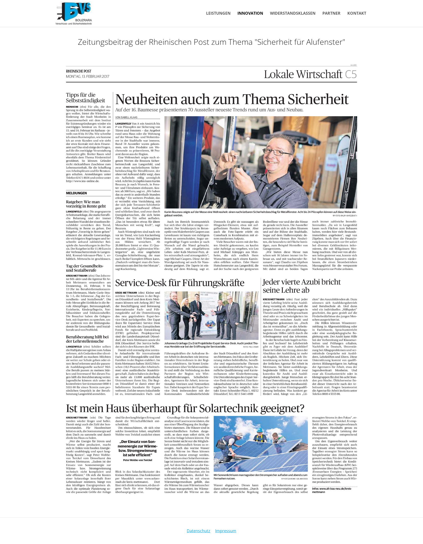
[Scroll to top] (412, 533)
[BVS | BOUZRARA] (74, 13)
